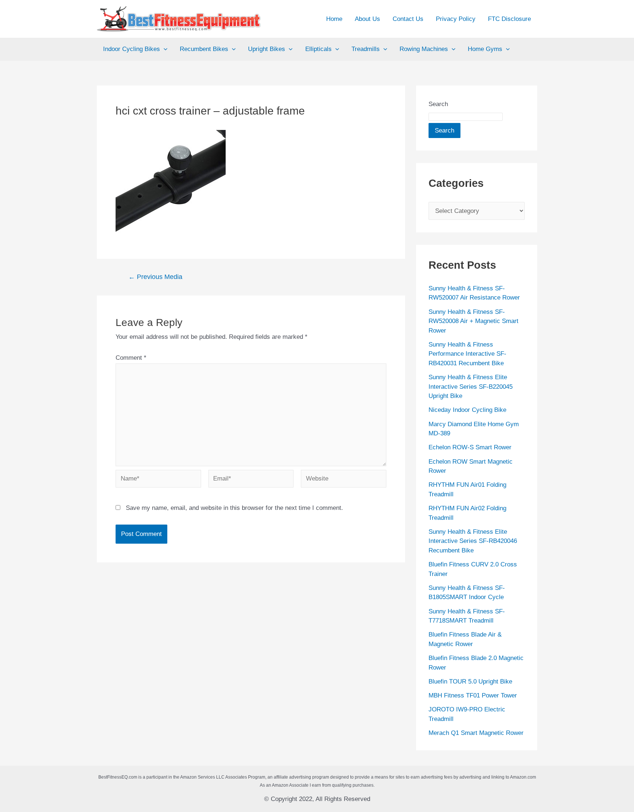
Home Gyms (485, 49)
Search (438, 104)
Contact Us (408, 18)
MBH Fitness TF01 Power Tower (473, 695)
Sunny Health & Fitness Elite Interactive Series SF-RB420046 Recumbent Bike (473, 541)
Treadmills (365, 49)
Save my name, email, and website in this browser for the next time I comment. (234, 507)
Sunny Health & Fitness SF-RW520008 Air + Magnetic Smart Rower (473, 321)
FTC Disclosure (509, 18)
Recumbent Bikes (204, 49)
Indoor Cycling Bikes (131, 49)
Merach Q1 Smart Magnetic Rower (476, 732)
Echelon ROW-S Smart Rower (470, 447)
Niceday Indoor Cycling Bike (467, 409)
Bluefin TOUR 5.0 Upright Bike (470, 681)
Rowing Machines (424, 49)
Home (334, 18)
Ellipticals (318, 49)
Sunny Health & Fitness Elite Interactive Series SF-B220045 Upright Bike (471, 386)
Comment (131, 357)
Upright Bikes (266, 49)
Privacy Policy (456, 18)
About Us (367, 18)
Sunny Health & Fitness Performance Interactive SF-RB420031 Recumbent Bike (467, 354)
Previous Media (155, 276)
